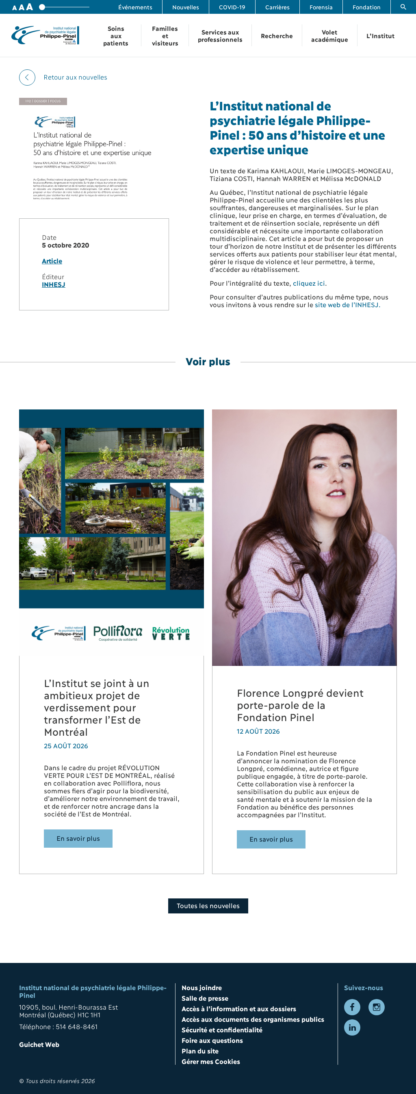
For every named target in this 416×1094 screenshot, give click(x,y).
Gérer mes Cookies (211, 1061)
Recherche (277, 35)
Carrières (277, 6)
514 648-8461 (77, 1026)
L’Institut (380, 35)
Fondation (367, 6)
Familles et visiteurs (165, 35)
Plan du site (200, 1050)
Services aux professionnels (220, 35)
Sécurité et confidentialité (222, 1029)
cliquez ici (309, 282)
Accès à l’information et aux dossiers (239, 1008)
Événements (135, 6)
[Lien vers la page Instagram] (376, 1007)
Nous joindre (202, 987)
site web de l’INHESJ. (348, 304)
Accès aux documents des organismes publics (253, 1019)
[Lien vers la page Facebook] (352, 1007)
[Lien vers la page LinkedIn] (352, 1027)
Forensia (321, 6)
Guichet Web (39, 1044)
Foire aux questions (212, 1040)
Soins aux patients (115, 35)
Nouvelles (185, 6)
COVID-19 (232, 6)
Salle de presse (205, 997)
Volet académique (329, 35)
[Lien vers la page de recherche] (403, 7)
